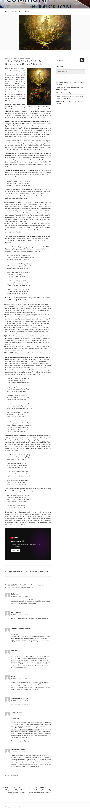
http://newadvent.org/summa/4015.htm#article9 (25, 729)
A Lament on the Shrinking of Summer (67, 93)
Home (7, 11)
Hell (27, 571)
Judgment (33, 571)
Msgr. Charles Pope (27, 58)
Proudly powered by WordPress (13, 807)
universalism (13, 573)
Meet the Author (17, 11)
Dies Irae (34, 147)
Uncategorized (13, 569)
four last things (19, 571)
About (27, 11)
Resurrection (43, 571)
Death (10, 571)
